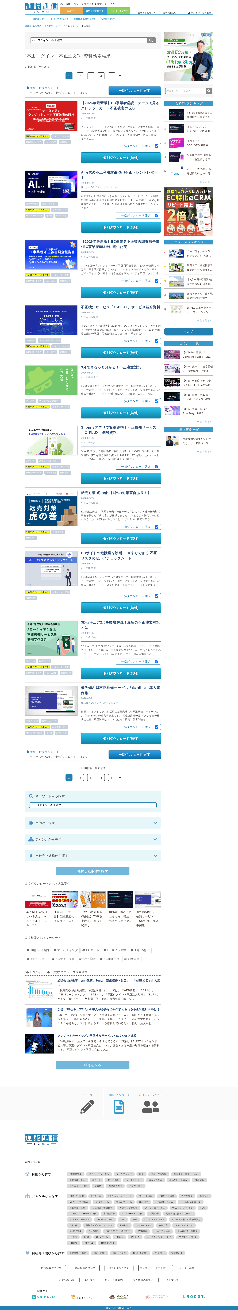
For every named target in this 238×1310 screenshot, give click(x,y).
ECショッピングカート (49, 340)
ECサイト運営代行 (79, 1202)
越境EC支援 (44, 661)
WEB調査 (142, 1231)
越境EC (96, 1180)
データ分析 (113, 1180)
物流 (141, 1174)
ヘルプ (188, 331)
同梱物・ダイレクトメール (99, 1225)
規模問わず (65, 142)
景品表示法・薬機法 (187, 1231)
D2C (86, 1237)
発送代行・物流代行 (102, 1208)
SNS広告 (135, 1237)
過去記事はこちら (119, 1268)
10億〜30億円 (39, 950)
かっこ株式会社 (89, 118)
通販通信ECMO (33, 26)
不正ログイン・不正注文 (118, 1231)
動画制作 (124, 1225)
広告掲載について (51, 1268)
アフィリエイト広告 (155, 1208)
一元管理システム (164, 1202)
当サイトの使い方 (147, 13)
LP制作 (73, 1237)
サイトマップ (171, 1280)
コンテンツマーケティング (83, 1213)
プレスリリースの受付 (153, 1268)
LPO (122, 1219)
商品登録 (204, 1196)
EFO (134, 1219)
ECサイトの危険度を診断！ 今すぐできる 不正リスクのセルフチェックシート (119, 555)
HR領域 (73, 1243)
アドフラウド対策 (188, 1237)
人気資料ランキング (111, 18)
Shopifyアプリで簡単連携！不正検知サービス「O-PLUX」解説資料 (118, 430)
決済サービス (32, 204)
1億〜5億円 (50, 142)
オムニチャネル (162, 1231)
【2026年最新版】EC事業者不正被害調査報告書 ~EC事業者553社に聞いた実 (120, 244)
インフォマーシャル (80, 1219)
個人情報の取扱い (143, 1280)
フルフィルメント (184, 1225)
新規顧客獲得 (115, 1186)
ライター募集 (186, 1268)
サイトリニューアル (99, 1174)
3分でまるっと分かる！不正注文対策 (111, 367)
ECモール (30, 340)
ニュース (71, 11)
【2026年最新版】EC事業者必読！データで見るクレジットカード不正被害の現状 (120, 105)
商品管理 (143, 1202)
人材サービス (136, 1186)
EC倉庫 (119, 1237)
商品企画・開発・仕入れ (186, 1174)
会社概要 (90, 1280)
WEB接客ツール (105, 1219)
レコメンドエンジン (154, 1219)
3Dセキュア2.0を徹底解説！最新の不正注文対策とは (120, 624)
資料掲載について (172, 13)
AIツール (89, 1243)
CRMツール (102, 1237)
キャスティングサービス (159, 1237)
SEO (202, 1208)
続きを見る (92, 1065)
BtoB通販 (89, 958)
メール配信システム (191, 1202)
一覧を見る (203, 181)
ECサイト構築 (65, 958)
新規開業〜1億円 (34, 142)
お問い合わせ (67, 1280)
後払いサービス (49, 204)
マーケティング (67, 950)
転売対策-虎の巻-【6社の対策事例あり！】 (116, 493)
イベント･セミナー (118, 11)
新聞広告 (154, 1213)
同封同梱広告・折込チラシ (179, 1213)
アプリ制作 (187, 1196)
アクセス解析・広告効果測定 (186, 1219)
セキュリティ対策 (60, 136)
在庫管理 (163, 1225)
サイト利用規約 (114, 1280)
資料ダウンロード (95, 11)
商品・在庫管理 (159, 1174)
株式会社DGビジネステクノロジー (99, 187)
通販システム (155, 1180)
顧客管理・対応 (59, 210)
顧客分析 (134, 958)
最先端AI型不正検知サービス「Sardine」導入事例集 (120, 690)
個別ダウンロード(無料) (121, 158)
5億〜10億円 (51, 673)
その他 (49, 215)
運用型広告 (109, 1213)
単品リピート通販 (178, 1180)
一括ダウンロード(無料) (134, 90)
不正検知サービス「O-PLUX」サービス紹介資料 (120, 307)
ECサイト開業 (116, 950)
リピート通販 (145, 1196)
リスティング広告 (129, 1208)
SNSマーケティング (132, 1213)
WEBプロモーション (182, 1208)
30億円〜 (159, 1253)
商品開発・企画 (77, 1208)
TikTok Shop (107, 1243)
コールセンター (133, 1180)
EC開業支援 (58, 532)
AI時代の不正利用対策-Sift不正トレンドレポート (119, 174)
